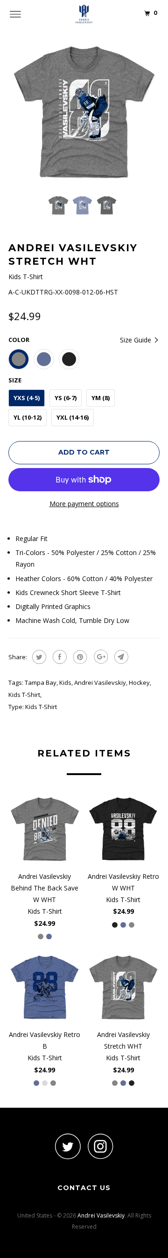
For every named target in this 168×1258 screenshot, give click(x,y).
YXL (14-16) (72, 417)
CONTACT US (84, 1188)
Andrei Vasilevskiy (100, 682)
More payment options (84, 503)
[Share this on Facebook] (58, 657)
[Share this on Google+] (99, 657)
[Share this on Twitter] (38, 657)
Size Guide (136, 339)
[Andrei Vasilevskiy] (84, 14)
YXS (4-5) (27, 398)
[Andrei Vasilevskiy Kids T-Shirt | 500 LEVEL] (84, 112)
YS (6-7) (66, 398)
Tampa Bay (40, 682)
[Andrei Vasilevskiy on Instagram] (100, 1146)
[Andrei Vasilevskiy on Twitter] (67, 1146)
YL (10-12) (28, 417)
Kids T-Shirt (24, 694)
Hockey (139, 682)
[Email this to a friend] (120, 657)
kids (65, 682)
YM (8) (100, 398)
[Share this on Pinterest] (79, 657)
